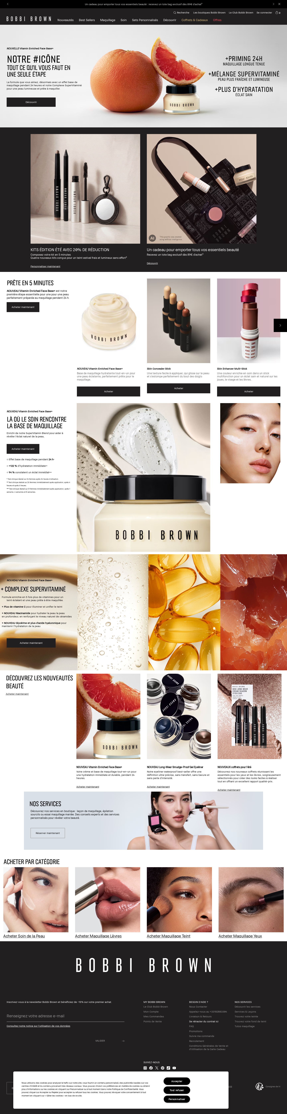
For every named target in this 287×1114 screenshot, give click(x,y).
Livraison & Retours (200, 1016)
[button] (169, 19)
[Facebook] (151, 1068)
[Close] (279, 4)
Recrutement (196, 1040)
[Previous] (8, 4)
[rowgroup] (143, 199)
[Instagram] (145, 1068)
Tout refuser (177, 1090)
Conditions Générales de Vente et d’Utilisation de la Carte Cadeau (208, 1047)
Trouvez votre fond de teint (250, 1021)
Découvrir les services (247, 1006)
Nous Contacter (198, 1006)
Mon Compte (151, 1011)
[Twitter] (156, 1068)
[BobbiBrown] (29, 18)
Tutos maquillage (245, 1026)
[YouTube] (174, 1068)
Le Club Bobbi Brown (241, 12)
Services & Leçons (245, 1011)
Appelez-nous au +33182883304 (208, 1011)
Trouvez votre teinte (246, 1016)
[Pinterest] (162, 1068)
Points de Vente (153, 1021)
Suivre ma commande (201, 1035)
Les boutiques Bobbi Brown (209, 12)
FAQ (191, 1026)
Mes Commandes (154, 1016)
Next (280, 325)
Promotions (195, 1031)
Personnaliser (177, 1099)
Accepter (176, 1081)
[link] (277, 12)
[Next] (273, 4)
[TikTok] (168, 1068)
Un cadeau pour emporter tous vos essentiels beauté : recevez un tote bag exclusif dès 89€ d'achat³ (143, 4)
